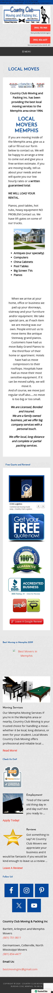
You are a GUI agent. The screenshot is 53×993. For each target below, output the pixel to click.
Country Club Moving (26, 15)
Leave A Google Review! (28, 621)
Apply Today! (11, 820)
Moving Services (13, 707)
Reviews (31, 829)
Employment (34, 795)
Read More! (10, 750)
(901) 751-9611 (40, 28)
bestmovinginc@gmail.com (20, 969)
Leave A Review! (13, 868)
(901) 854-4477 (40, 40)
